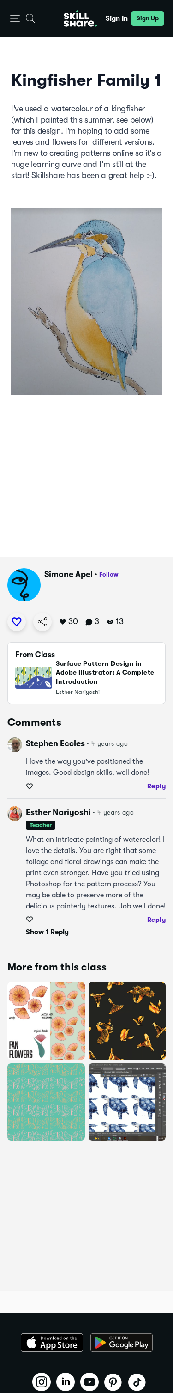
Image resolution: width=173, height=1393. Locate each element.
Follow (109, 574)
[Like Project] (16, 622)
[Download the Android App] (121, 1342)
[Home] (80, 18)
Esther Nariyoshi (58, 812)
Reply (156, 786)
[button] (15, 19)
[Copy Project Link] (42, 622)
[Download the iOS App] (52, 1342)
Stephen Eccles (55, 743)
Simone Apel (68, 574)
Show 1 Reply (47, 932)
